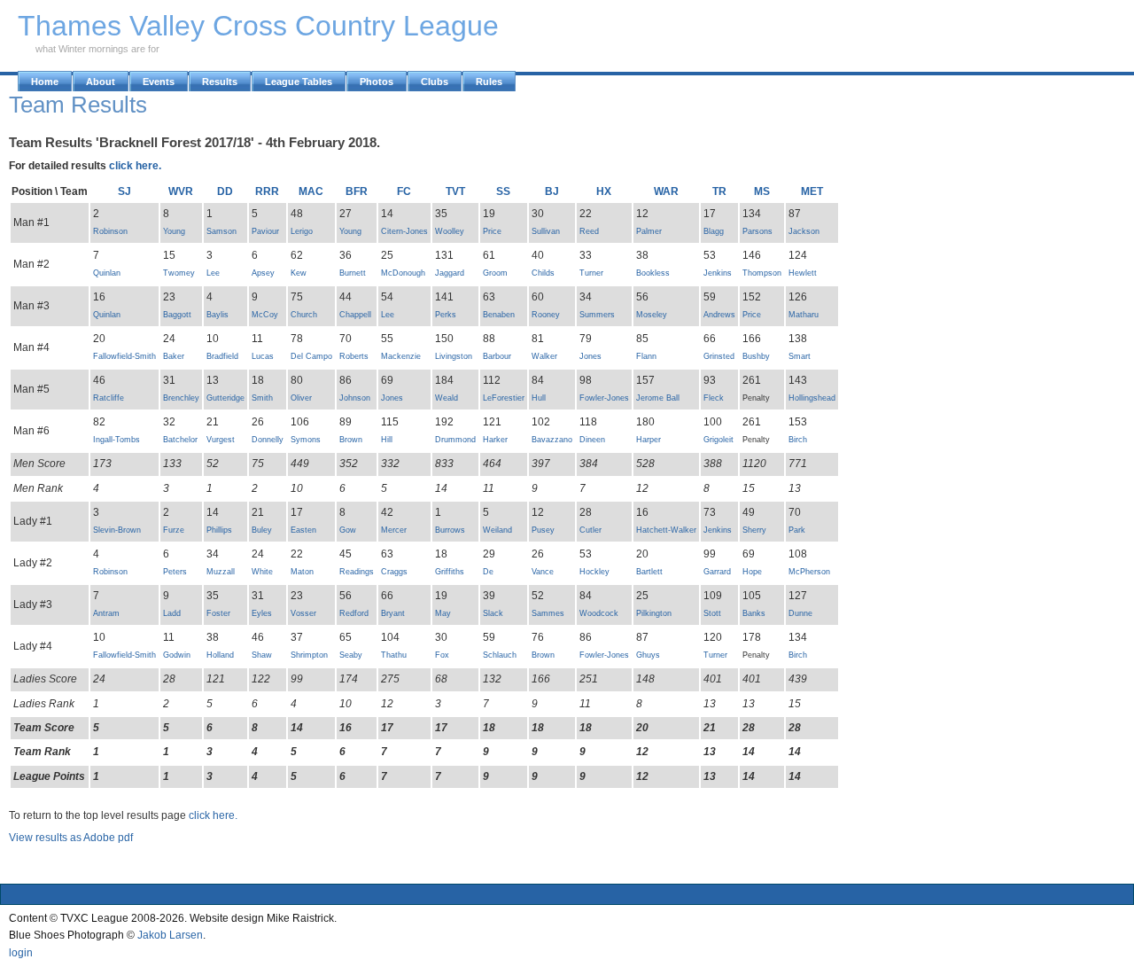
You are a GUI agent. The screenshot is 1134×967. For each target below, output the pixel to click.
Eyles (262, 613)
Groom (495, 273)
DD (225, 191)
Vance (543, 571)
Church (304, 314)
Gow (347, 530)
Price (492, 231)
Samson (221, 231)
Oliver (301, 398)
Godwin (176, 655)
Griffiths (449, 571)
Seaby (350, 655)
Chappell (355, 314)
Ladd (172, 613)
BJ (552, 191)
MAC (311, 191)
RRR (267, 191)
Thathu (394, 655)
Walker (544, 356)
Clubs (434, 81)
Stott (712, 613)
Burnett (352, 273)
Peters (175, 571)
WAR (666, 191)
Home (44, 81)
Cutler (590, 530)
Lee (213, 273)
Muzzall (220, 571)
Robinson (110, 231)
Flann (646, 356)
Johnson (354, 398)
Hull (539, 398)
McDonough (403, 273)
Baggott (177, 314)
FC (404, 191)
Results (219, 81)
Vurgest (220, 439)
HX (603, 191)
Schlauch (500, 655)
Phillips (219, 530)
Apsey (263, 273)
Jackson (803, 231)
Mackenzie (401, 356)
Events (159, 81)
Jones (590, 356)
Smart (799, 356)
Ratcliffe (108, 398)
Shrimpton (309, 655)
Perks (445, 314)
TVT (455, 191)
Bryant (393, 613)
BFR (357, 191)
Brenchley (181, 398)
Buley (262, 530)
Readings (356, 571)
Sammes (548, 613)
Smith (262, 398)
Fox (442, 655)
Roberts (354, 356)
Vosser (303, 613)
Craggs (394, 571)
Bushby (756, 356)
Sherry (754, 530)
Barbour (497, 356)
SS (503, 191)
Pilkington (654, 613)
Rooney (546, 314)
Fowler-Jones (604, 398)
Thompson (761, 273)
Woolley (449, 231)
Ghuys (648, 655)
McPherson (809, 571)
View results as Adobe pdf (71, 837)
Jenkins (717, 273)
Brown (350, 439)
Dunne (800, 613)
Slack (493, 613)
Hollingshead (811, 398)
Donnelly (268, 439)
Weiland (497, 530)
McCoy (265, 314)
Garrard (717, 571)
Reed (589, 231)
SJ (124, 191)
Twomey (179, 273)
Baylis (217, 314)
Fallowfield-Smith (124, 356)
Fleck (713, 398)
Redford (354, 613)
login (21, 953)
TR (719, 191)
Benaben (499, 314)
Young (174, 231)
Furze (173, 530)
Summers (597, 314)
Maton (302, 571)
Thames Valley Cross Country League (258, 26)
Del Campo (311, 356)
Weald (446, 398)
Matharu (803, 314)
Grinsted (718, 356)
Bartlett (649, 571)
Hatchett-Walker (666, 530)
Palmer (649, 231)
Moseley (651, 314)
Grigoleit (718, 439)
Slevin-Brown (117, 530)
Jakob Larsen (170, 935)
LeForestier (503, 398)
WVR (180, 191)
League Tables (298, 81)
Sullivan (546, 231)
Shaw (262, 655)
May (443, 613)
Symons (306, 439)
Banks (753, 613)
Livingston (453, 356)
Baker (173, 356)
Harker (495, 439)
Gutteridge (225, 398)
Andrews (719, 314)
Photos (376, 81)
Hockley (594, 571)
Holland (220, 655)
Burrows (450, 530)
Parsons (757, 231)
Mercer (394, 530)
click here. (135, 166)
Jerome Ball (658, 398)
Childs (543, 273)
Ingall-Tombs (116, 439)
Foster (218, 613)
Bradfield (222, 356)
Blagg (713, 231)
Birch (797, 439)
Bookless (653, 273)
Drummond (455, 439)
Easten (303, 530)
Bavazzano (552, 439)
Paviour (265, 231)
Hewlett (802, 273)
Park (796, 530)
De (488, 571)
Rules (489, 81)
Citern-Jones (404, 231)
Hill (386, 439)
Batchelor (180, 439)
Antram (106, 613)
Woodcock (598, 613)
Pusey (543, 530)
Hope (752, 571)
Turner (591, 273)
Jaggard (449, 273)
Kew (299, 273)
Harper (648, 439)
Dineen (592, 439)
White (262, 571)
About (100, 81)
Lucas (263, 356)
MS (762, 191)
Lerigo (302, 231)
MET (812, 191)
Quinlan (106, 273)
